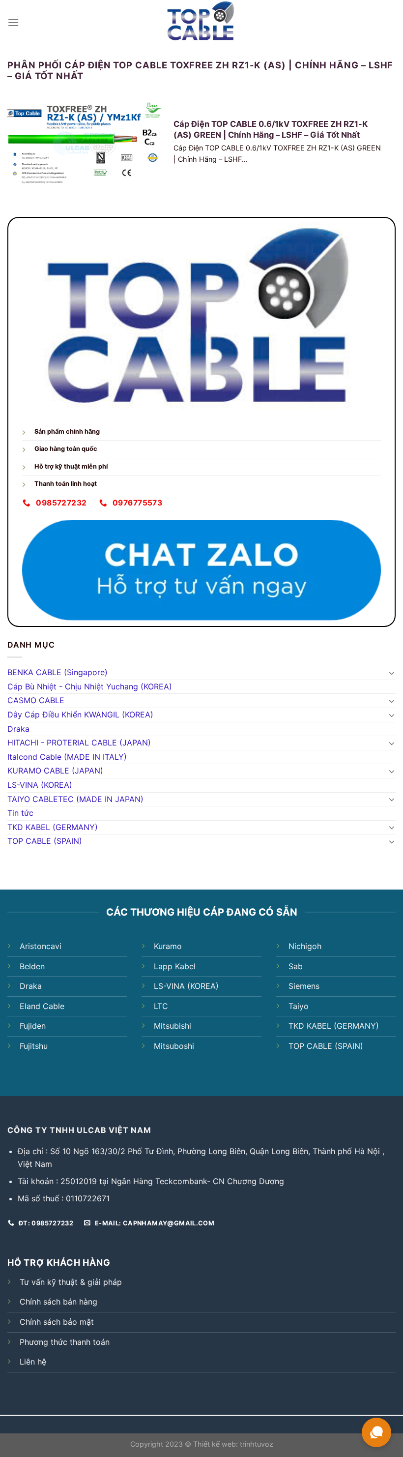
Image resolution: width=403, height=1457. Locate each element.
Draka (18, 729)
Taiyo (298, 1006)
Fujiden (33, 1026)
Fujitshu (34, 1046)
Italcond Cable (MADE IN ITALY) (67, 757)
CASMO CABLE (35, 700)
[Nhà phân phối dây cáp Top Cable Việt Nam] (201, 22)
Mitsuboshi (174, 1046)
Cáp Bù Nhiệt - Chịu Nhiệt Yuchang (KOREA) (89, 686)
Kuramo (168, 946)
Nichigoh (304, 946)
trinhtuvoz (256, 1444)
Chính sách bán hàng (58, 1302)
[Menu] (13, 22)
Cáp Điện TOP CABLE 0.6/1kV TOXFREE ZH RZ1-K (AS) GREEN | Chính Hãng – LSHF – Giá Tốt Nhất (270, 129)
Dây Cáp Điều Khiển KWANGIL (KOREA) (80, 714)
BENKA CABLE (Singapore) (57, 672)
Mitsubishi (172, 1026)
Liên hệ (33, 1362)
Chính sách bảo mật (57, 1322)
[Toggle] (392, 673)
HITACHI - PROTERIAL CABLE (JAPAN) (79, 742)
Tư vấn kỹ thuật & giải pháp (71, 1282)
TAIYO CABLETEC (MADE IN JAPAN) (75, 799)
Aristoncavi (40, 946)
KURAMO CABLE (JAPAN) (55, 770)
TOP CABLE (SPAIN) (44, 841)
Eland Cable (42, 1006)
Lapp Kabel (175, 966)
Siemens (303, 986)
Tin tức (20, 813)
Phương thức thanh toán (65, 1342)
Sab (295, 966)
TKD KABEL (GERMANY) (52, 827)
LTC (161, 1006)
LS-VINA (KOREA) (39, 785)
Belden (32, 966)
